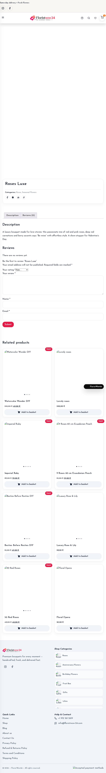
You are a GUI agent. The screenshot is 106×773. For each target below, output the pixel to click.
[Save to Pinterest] (13, 197)
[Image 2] (26, 394)
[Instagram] (3, 8)
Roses (18, 192)
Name (6, 299)
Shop (5, 723)
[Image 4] (29, 394)
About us (7, 733)
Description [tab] (12, 215)
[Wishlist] (95, 18)
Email (6, 311)
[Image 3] (27, 394)
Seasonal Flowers (29, 192)
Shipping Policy (10, 758)
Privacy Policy (9, 743)
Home (5, 718)
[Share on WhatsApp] (18, 197)
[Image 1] (24, 394)
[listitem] (79, 656)
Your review (8, 273)
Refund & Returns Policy (14, 748)
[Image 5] (30, 466)
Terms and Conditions (13, 753)
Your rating (8, 270)
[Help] (82, 18)
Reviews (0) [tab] (28, 215)
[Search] (89, 18)
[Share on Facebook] (7, 197)
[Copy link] (24, 197)
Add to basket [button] (28, 412)
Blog (4, 728)
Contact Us (8, 738)
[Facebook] (10, 8)
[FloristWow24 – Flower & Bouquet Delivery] (42, 18)
